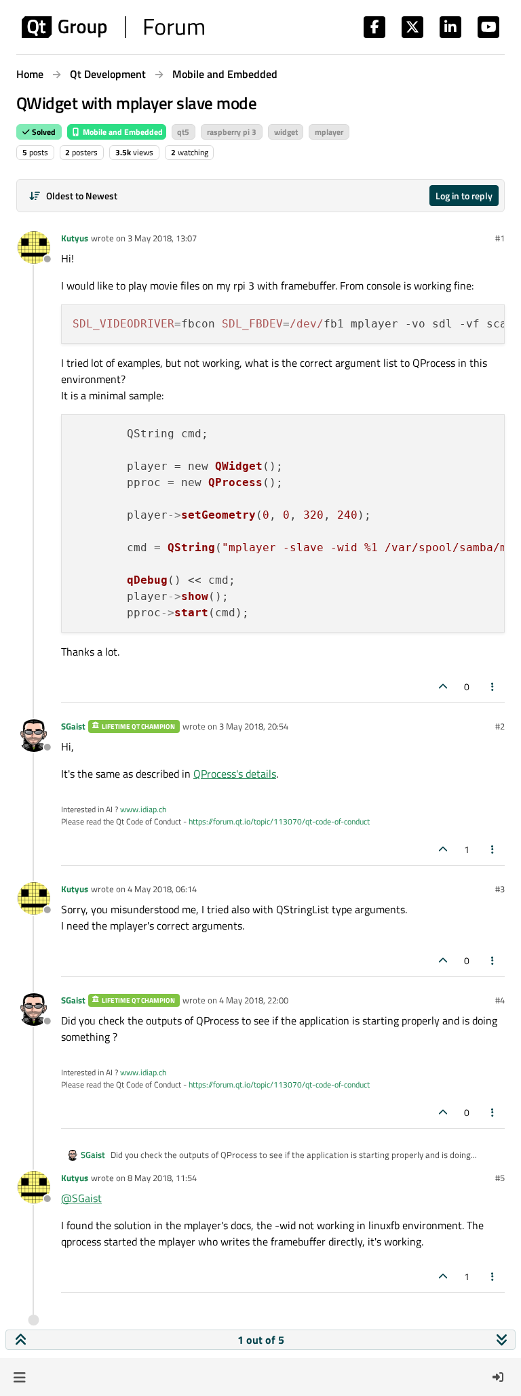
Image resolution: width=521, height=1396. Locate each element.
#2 (500, 726)
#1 (500, 238)
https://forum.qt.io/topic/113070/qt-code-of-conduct (279, 821)
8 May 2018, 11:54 (162, 1177)
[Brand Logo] (113, 27)
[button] (19, 1377)
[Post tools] (493, 686)
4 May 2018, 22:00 (253, 1000)
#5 (500, 1177)
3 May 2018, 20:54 (253, 726)
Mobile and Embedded (122, 131)
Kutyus (74, 238)
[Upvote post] (443, 686)
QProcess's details (234, 773)
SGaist (73, 726)
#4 (500, 1000)
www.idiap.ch (143, 809)
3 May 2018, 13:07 (162, 238)
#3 (500, 889)
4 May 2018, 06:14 (162, 889)
